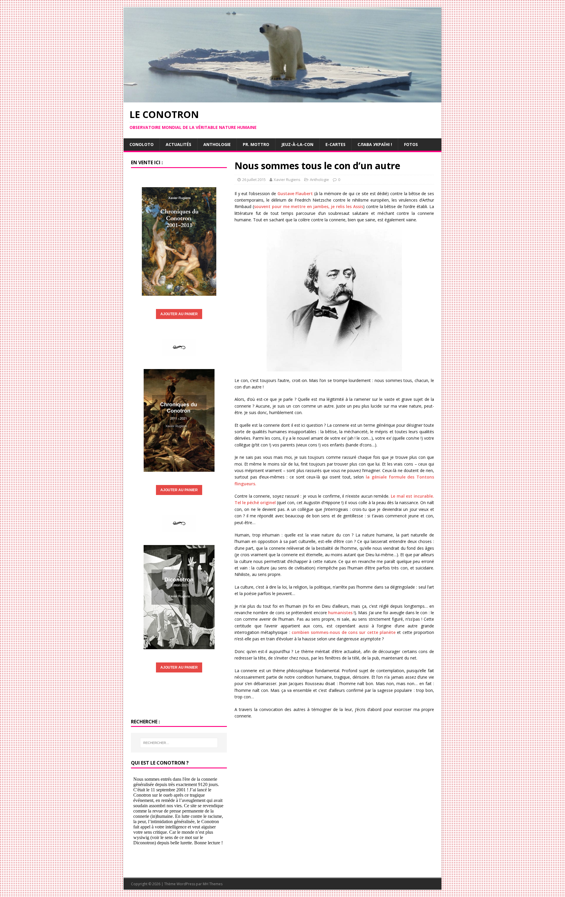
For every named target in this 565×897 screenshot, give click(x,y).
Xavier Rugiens (287, 179)
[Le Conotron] (282, 99)
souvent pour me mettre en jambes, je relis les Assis (308, 206)
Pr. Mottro (256, 144)
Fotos (411, 144)
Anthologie (217, 144)
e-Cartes (335, 144)
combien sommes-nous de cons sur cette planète (344, 632)
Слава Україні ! (375, 144)
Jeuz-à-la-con (297, 144)
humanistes (340, 612)
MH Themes (212, 883)
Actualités (178, 144)
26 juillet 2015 (254, 179)
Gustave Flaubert (295, 193)
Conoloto (141, 144)
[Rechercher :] (179, 743)
